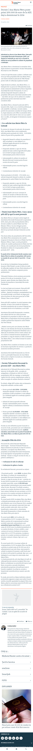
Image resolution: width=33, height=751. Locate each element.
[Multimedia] (16, 749)
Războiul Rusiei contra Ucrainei (15, 656)
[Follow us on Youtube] (6, 738)
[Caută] (26, 749)
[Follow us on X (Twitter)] (21, 738)
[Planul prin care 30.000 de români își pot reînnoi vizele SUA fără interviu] (16, 706)
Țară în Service (8, 662)
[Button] (29, 26)
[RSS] (13, 738)
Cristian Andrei (5, 19)
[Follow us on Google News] (17, 738)
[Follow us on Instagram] (9, 738)
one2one (6, 668)
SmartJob (6, 674)
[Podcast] (7, 749)
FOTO (4, 680)
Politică (4, 7)
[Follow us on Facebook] (2, 738)
